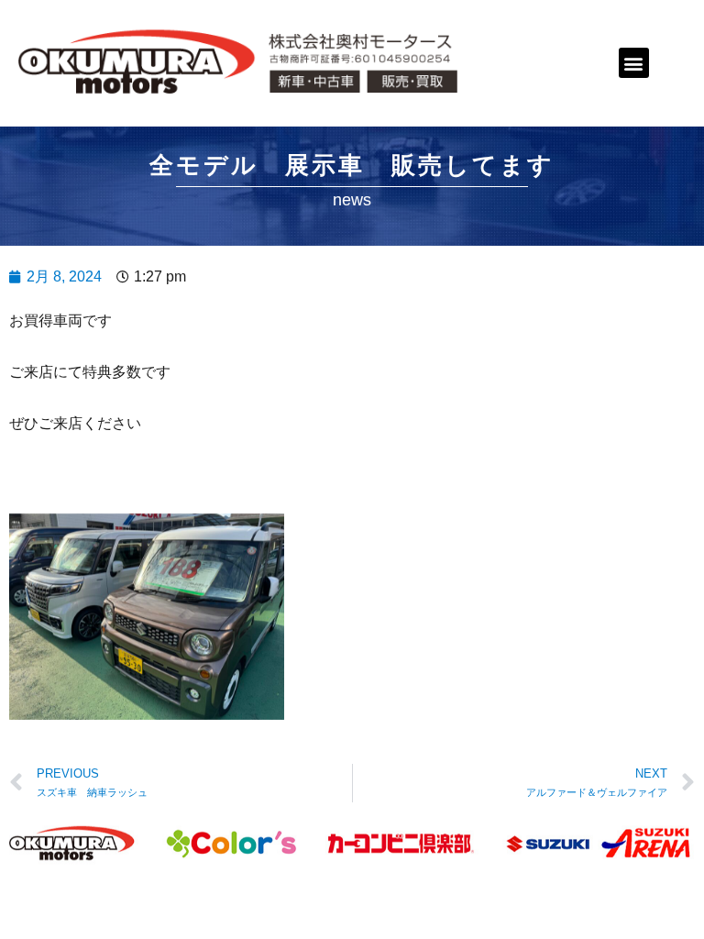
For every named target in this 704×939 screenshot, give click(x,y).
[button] (634, 63)
